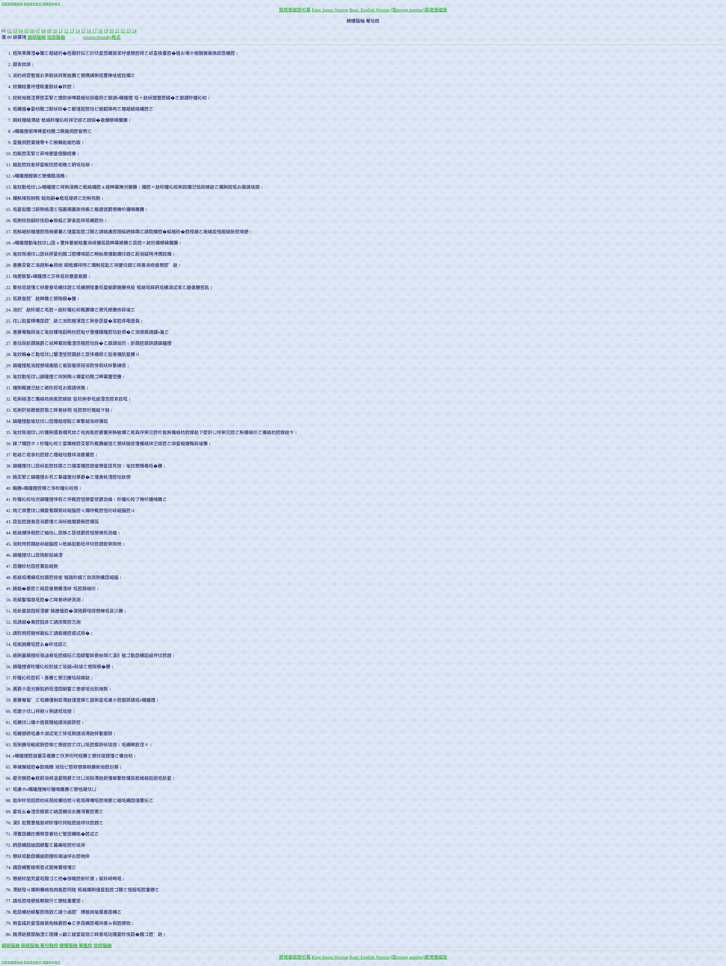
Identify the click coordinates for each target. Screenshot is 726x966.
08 (43, 30)
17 (94, 30)
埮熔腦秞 (56, 37)
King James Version (330, 9)
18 (100, 30)
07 (38, 30)
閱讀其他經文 (51, 4)
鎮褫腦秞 (37, 37)
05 (26, 30)
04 (21, 30)
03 (15, 30)
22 (123, 30)
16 (89, 30)
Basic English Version (369, 9)
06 (32, 30)
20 (111, 30)
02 (9, 30)
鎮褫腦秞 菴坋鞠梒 (39, 945)
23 (128, 30)
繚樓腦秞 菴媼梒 (75, 945)
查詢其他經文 (32, 4)
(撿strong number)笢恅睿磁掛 (419, 9)
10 (55, 30)
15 (83, 30)
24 (134, 30)
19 (106, 30)
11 (60, 30)
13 (72, 30)
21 (117, 30)
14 (77, 30)
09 (49, 30)
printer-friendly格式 (102, 37)
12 (66, 30)
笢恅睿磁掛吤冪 (295, 9)
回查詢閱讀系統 (12, 4)
